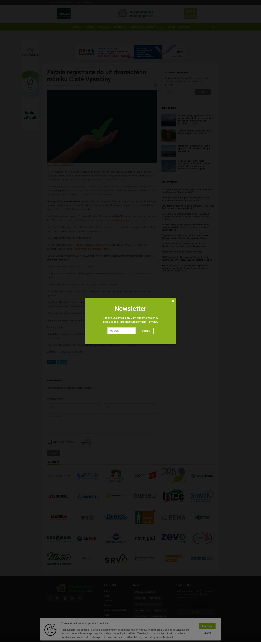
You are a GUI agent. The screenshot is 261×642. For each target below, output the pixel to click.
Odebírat (146, 331)
